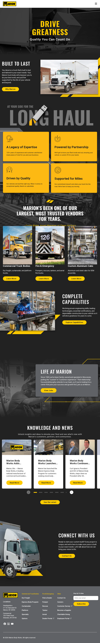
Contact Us (61, 598)
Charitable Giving (63, 614)
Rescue (45, 606)
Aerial (44, 614)
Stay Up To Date (78, 593)
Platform (25, 610)
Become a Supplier (64, 610)
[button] (35, 492)
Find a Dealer (47, 598)
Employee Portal (63, 618)
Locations (6, 602)
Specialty (25, 614)
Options (24, 618)
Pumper (45, 602)
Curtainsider (26, 606)
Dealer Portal (47, 618)
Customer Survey (63, 606)
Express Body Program (30, 602)
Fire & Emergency (48, 594)
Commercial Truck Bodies (30, 594)
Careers (60, 602)
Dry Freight (26, 598)
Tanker (44, 610)
